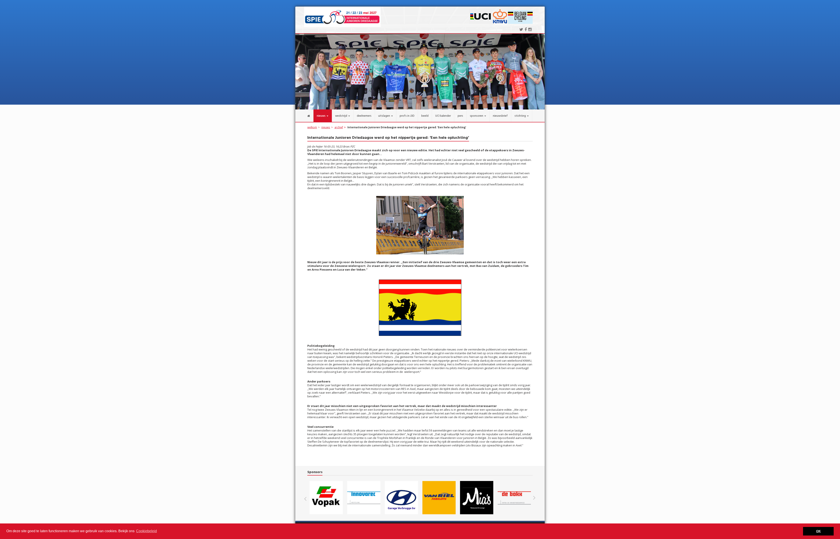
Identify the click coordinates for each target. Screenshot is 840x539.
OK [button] (818, 531)
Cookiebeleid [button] (146, 531)
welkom (312, 127)
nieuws (325, 127)
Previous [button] (307, 497)
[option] (326, 497)
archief (338, 127)
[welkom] (304, 115)
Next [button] (534, 497)
